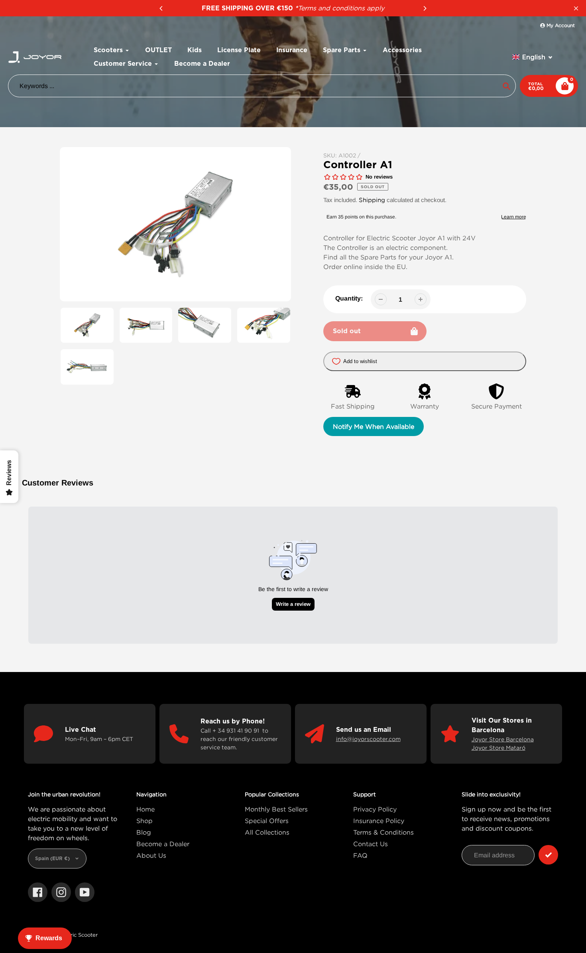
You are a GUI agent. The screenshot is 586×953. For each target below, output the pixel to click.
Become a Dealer (162, 843)
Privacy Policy (375, 809)
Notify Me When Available (373, 426)
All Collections (267, 832)
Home (145, 809)
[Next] (425, 8)
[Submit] (548, 855)
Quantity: (349, 298)
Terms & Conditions (383, 832)
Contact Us (370, 843)
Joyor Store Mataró (498, 748)
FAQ (360, 855)
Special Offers (267, 820)
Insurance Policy (378, 820)
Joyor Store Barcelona (503, 739)
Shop (144, 820)
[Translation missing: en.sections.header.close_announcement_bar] (576, 8)
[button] (532, 57)
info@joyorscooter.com (368, 739)
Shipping (372, 199)
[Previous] (161, 8)
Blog (143, 832)
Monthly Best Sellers (276, 809)
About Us (151, 855)
